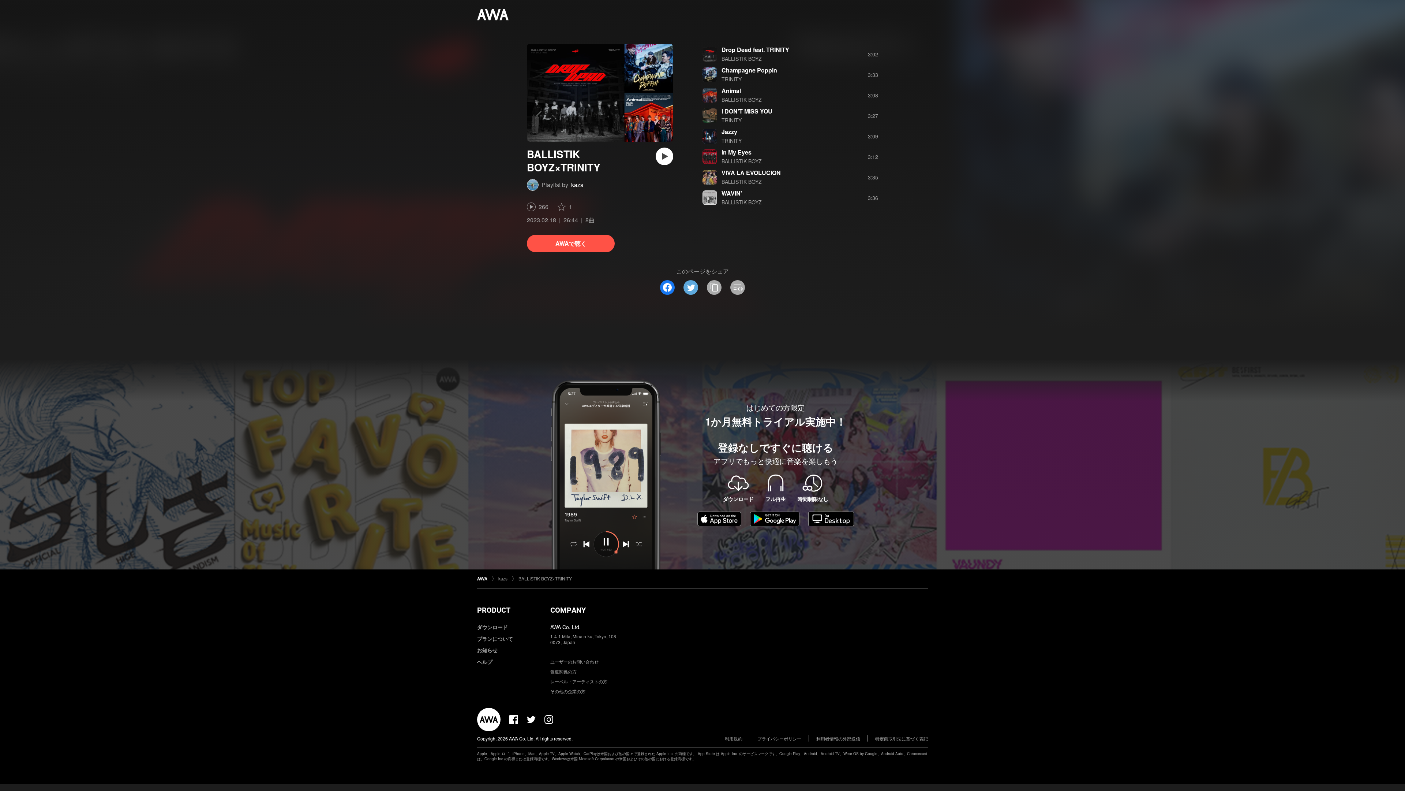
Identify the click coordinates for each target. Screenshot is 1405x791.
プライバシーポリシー (779, 738)
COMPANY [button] (568, 610)
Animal (731, 90)
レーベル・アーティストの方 (578, 681)
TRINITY (732, 79)
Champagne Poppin (749, 70)
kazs (577, 185)
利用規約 (733, 738)
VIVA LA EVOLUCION (751, 172)
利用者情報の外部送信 (838, 738)
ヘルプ (484, 661)
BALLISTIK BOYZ (742, 58)
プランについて (495, 638)
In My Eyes (737, 152)
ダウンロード (492, 627)
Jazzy (729, 131)
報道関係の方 (563, 671)
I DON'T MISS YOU (747, 111)
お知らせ (487, 650)
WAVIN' (732, 193)
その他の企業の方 (567, 691)
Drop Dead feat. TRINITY (755, 49)
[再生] (664, 156)
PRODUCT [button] (493, 610)
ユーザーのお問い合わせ (574, 661)
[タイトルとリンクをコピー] (714, 287)
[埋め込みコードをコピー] (737, 287)
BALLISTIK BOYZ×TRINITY (545, 578)
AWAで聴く (571, 243)
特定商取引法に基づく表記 (901, 738)
